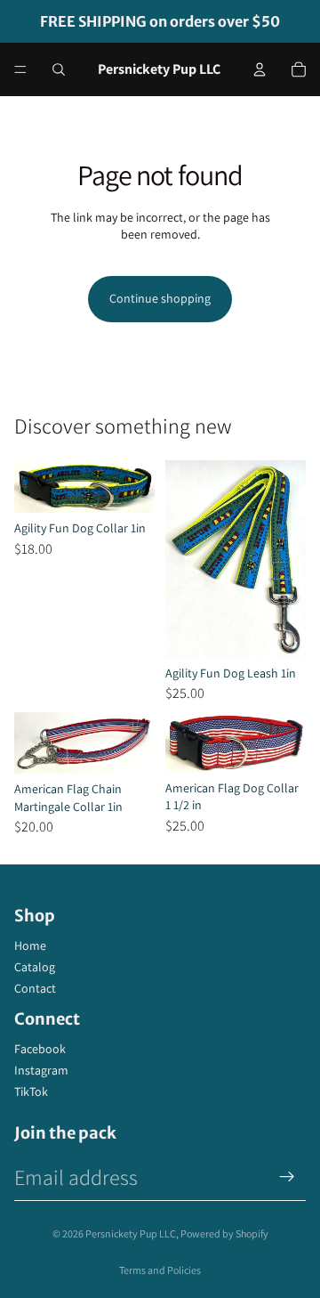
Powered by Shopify (224, 1233)
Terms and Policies (160, 1270)
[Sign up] (287, 1177)
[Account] (259, 69)
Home (30, 945)
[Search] (58, 69)
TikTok (31, 1091)
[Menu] (20, 69)
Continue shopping (160, 298)
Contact (35, 988)
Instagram (41, 1070)
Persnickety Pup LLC (130, 1233)
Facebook (40, 1049)
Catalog (34, 967)
